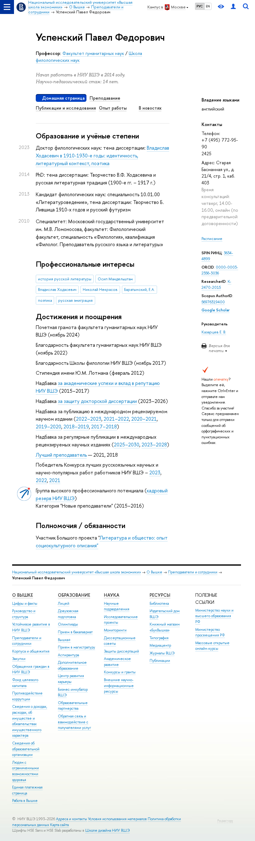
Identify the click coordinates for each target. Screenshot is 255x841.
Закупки (19, 658)
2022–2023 (88, 418)
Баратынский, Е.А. (139, 289)
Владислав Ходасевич (57, 289)
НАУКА (111, 595)
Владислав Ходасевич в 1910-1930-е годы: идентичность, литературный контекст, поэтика (102, 155)
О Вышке (154, 572)
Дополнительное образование (72, 665)
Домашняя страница (63, 98)
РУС (200, 6)
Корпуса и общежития (30, 651)
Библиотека (159, 603)
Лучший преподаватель (61, 454)
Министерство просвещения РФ (210, 632)
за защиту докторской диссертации (97, 401)
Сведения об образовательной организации (25, 749)
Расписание (212, 238)
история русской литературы (64, 279)
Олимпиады (68, 624)
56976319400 (213, 302)
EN (208, 6)
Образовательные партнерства (73, 705)
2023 (154, 472)
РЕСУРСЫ (160, 595)
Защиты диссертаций (121, 651)
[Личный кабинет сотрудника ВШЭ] (233, 7)
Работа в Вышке (25, 800)
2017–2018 (104, 426)
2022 (41, 480)
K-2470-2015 (216, 284)
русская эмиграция (75, 300)
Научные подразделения (116, 606)
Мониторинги (115, 630)
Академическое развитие (117, 661)
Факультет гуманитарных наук (93, 53)
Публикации (160, 660)
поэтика (45, 300)
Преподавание (105, 98)
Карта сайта (59, 824)
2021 (54, 480)
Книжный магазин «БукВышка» (165, 627)
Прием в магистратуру (76, 647)
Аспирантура (68, 655)
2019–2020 (48, 426)
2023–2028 (154, 444)
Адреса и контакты (71, 818)
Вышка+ (64, 639)
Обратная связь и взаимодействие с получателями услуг (74, 722)
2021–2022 (116, 418)
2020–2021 (144, 418)
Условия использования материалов (117, 818)
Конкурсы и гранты (120, 672)
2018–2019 (76, 426)
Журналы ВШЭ (162, 653)
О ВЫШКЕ (22, 595)
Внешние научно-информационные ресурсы (119, 685)
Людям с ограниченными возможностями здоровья (25, 771)
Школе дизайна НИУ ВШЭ (107, 830)
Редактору (225, 821)
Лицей (63, 603)
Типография (159, 637)
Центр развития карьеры (71, 678)
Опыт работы (113, 108)
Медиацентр (160, 645)
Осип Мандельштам (115, 279)
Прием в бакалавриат (75, 632)
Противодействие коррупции (27, 696)
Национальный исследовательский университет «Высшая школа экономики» (76, 572)
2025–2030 (126, 444)
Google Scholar (216, 310)
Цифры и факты (24, 603)
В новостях (150, 108)
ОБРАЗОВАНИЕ (74, 595)
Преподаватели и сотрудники (192, 572)
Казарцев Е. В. (214, 332)
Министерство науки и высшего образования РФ (214, 616)
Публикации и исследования (66, 108)
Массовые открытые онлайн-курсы (212, 645)
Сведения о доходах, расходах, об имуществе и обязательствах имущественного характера (29, 721)
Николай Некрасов (100, 289)
